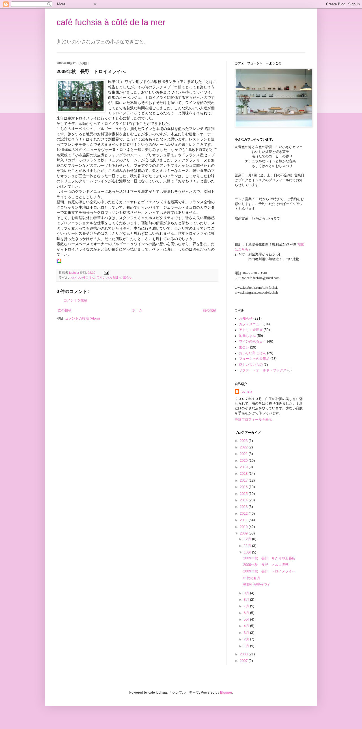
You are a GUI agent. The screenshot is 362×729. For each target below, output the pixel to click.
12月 (248, 539)
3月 (247, 633)
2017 (244, 480)
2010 (244, 527)
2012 (244, 514)
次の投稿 (65, 310)
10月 (248, 552)
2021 (244, 454)
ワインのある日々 (108, 277)
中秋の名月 (251, 578)
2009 (244, 533)
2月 (247, 639)
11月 (248, 546)
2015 (244, 494)
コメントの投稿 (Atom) (82, 318)
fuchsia (246, 392)
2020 (244, 461)
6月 (247, 613)
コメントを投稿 (75, 300)
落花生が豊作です (256, 585)
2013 (244, 507)
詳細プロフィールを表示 (253, 420)
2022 (244, 447)
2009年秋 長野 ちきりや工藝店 (269, 558)
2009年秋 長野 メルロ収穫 (265, 565)
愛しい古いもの (251, 365)
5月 (247, 619)
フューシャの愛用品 (254, 359)
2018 (244, 474)
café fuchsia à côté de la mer (111, 22)
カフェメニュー (251, 324)
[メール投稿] (106, 272)
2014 (244, 500)
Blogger (226, 692)
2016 (244, 487)
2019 (244, 467)
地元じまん (247, 336)
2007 (244, 661)
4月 (247, 626)
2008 (244, 654)
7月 (247, 606)
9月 (247, 593)
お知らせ (246, 318)
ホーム (137, 310)
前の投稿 (209, 310)
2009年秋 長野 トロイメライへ (269, 571)
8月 (247, 600)
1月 (247, 646)
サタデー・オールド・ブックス (262, 370)
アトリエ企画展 (251, 330)
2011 (244, 520)
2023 (244, 441)
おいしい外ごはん (82, 277)
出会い (127, 277)
